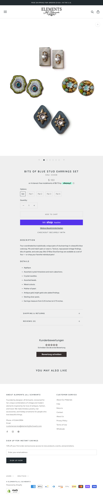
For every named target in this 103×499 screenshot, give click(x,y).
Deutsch (22, 476)
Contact (60, 412)
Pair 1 (31, 194)
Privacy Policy (62, 421)
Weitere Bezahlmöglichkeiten (51, 228)
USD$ (9, 476)
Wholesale (61, 429)
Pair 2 (40, 194)
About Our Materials (64, 400)
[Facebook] (7, 431)
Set (22, 194)
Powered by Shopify (14, 485)
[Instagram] (13, 431)
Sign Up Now (16, 460)
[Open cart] (98, 11)
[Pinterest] (18, 431)
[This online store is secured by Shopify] (12, 490)
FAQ (58, 404)
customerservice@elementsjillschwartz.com (24, 426)
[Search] (92, 11)
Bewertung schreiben (51, 354)
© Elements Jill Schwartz (18, 482)
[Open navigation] (5, 12)
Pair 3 (49, 194)
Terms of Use (62, 425)
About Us (60, 416)
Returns (60, 408)
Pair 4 (58, 194)
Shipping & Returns (34, 313)
